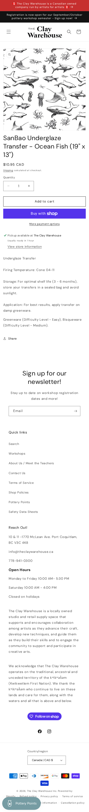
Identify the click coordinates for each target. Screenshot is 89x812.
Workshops (17, 453)
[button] (8, 32)
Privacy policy (49, 796)
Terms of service (72, 796)
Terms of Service (21, 483)
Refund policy (28, 796)
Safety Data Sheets (23, 512)
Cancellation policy (72, 802)
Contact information (44, 802)
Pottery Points (19, 502)
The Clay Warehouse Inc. (42, 790)
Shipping (8, 170)
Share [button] (12, 338)
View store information (25, 246)
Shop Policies (19, 492)
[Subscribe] (75, 411)
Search (14, 444)
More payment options (44, 224)
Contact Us (17, 473)
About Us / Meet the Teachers (31, 463)
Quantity (9, 177)
